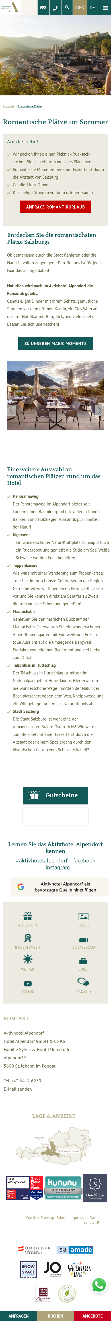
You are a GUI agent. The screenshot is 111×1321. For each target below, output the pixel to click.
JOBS (79, 7)
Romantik (8, 106)
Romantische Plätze (30, 106)
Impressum (78, 1217)
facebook (84, 860)
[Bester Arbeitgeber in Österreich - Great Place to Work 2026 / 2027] (36, 1188)
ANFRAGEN (19, 1316)
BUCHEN (55, 1316)
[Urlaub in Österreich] (34, 1250)
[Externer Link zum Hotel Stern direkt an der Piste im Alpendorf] (95, 1188)
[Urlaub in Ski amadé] (75, 1250)
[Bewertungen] (55, 816)
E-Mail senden (18, 1089)
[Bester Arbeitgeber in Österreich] (18, 1188)
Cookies (32, 1217)
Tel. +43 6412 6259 (22, 1080)
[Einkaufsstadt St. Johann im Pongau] (52, 1270)
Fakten (61, 1217)
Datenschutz (92, 1220)
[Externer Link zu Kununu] (63, 1188)
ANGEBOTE (93, 1316)
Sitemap (47, 1217)
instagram (58, 867)
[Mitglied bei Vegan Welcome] (67, 1294)
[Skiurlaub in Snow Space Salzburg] (28, 1270)
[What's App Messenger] (99, 1284)
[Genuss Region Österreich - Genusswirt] (43, 1294)
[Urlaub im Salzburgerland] (80, 1270)
